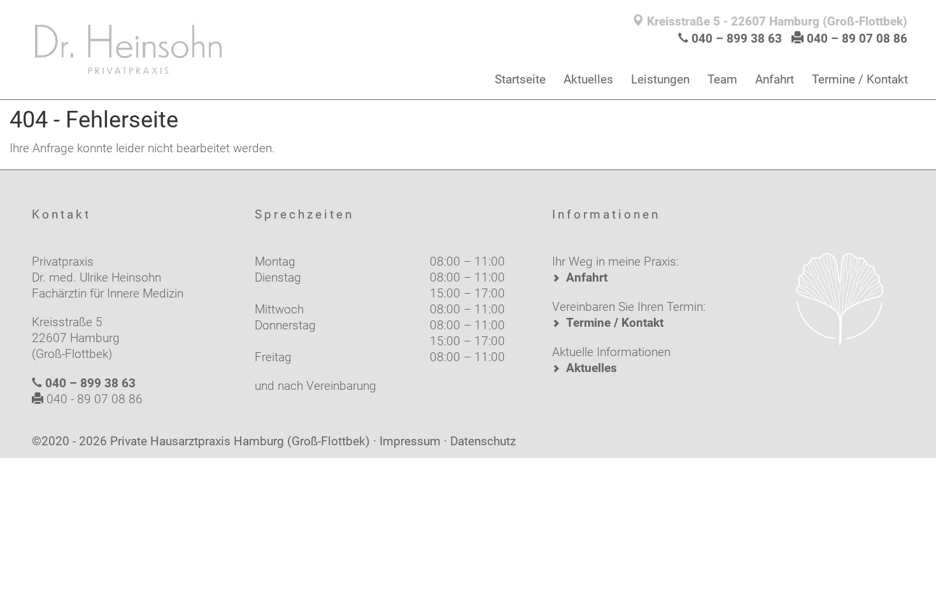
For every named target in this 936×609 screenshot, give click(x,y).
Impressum (410, 441)
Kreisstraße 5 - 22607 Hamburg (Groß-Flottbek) (775, 21)
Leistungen (660, 79)
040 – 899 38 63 (736, 38)
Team (722, 79)
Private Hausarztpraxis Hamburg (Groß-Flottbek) (240, 441)
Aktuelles (588, 79)
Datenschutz (483, 441)
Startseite (520, 79)
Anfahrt (774, 79)
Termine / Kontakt (860, 79)
